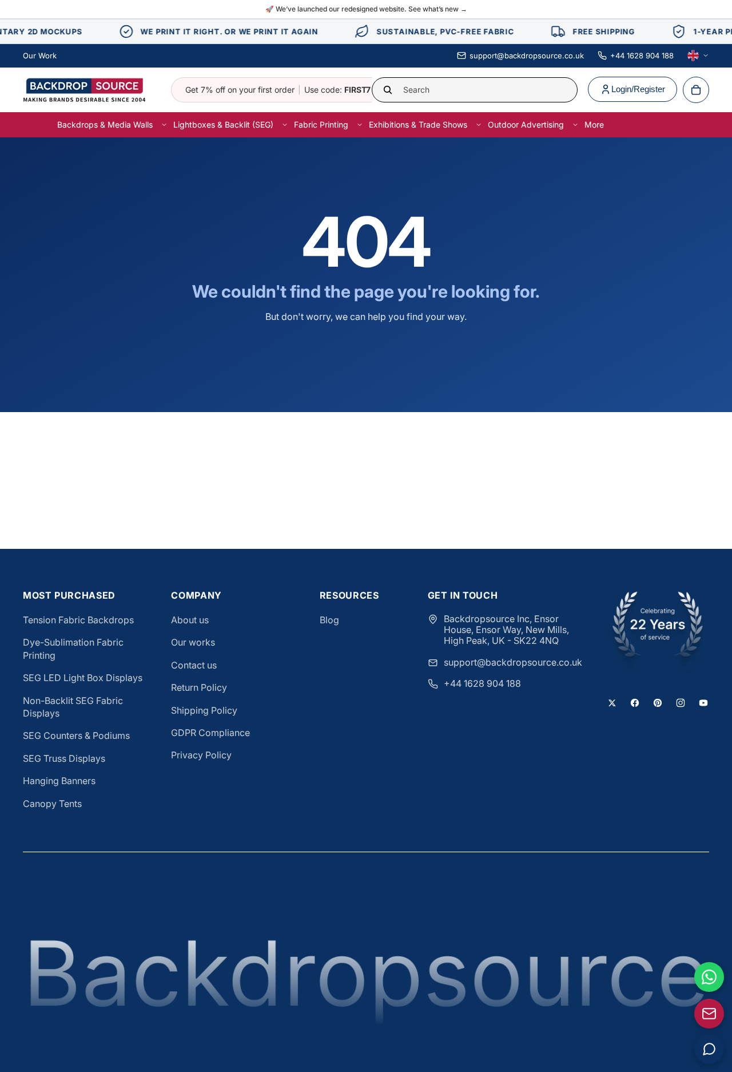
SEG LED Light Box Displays (82, 677)
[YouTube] (703, 703)
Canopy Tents (52, 803)
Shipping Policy (204, 710)
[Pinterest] (658, 703)
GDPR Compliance (210, 732)
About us (190, 620)
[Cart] (696, 90)
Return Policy (199, 687)
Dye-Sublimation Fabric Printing (73, 648)
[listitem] (594, 124)
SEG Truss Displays (64, 758)
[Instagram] (680, 703)
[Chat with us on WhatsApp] (709, 977)
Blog (329, 620)
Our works (193, 642)
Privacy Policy (201, 755)
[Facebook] (635, 703)
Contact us (194, 665)
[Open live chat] (709, 1049)
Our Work (40, 55)
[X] (612, 703)
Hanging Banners (59, 780)
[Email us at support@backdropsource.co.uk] (709, 1014)
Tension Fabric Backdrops (78, 620)
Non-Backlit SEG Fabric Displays (73, 707)
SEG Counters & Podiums (76, 735)
